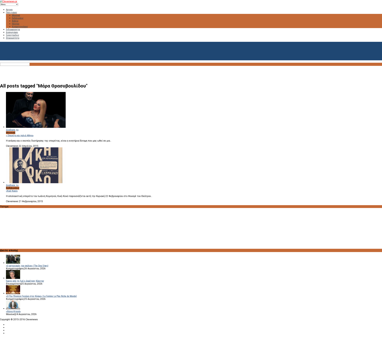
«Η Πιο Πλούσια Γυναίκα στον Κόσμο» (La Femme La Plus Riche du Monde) (41, 296)
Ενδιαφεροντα (13, 29)
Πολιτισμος (11, 12)
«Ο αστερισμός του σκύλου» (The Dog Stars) (27, 265)
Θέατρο (15, 23)
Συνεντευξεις (12, 35)
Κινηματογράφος (20, 26)
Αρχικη (9, 9)
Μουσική (16, 15)
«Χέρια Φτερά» (13, 311)
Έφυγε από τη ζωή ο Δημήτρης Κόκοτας (25, 281)
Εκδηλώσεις (18, 18)
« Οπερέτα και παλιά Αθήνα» (20, 135)
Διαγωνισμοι (12, 32)
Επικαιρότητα (12, 38)
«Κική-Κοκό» (12, 190)
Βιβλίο (15, 21)
